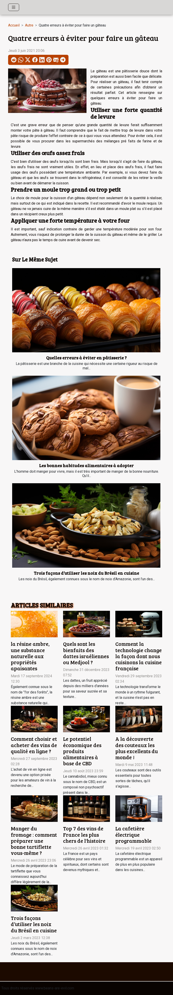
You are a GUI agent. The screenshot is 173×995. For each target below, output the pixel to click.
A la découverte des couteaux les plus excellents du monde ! (136, 748)
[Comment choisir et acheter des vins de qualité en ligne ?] (34, 719)
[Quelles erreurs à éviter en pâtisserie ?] (86, 310)
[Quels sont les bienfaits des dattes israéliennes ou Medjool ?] (86, 624)
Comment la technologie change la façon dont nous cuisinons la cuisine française (138, 656)
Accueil (14, 25)
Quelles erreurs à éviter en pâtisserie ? (86, 357)
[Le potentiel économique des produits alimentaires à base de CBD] (86, 719)
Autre (29, 25)
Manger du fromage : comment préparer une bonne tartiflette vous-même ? (34, 840)
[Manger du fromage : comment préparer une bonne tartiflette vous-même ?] (34, 808)
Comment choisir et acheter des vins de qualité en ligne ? (34, 744)
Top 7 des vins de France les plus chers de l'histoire (84, 834)
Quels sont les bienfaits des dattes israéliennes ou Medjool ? (86, 653)
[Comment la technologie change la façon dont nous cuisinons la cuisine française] (138, 624)
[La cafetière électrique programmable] (138, 808)
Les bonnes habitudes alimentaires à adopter (86, 465)
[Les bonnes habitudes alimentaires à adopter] (86, 418)
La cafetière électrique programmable (133, 834)
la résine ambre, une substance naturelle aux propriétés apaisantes (30, 656)
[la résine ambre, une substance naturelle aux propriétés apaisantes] (34, 624)
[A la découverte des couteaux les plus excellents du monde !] (138, 719)
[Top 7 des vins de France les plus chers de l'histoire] (86, 808)
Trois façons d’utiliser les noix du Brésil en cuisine (86, 573)
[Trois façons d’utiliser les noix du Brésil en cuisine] (86, 525)
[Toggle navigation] (13, 7)
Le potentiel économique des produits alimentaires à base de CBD (82, 751)
